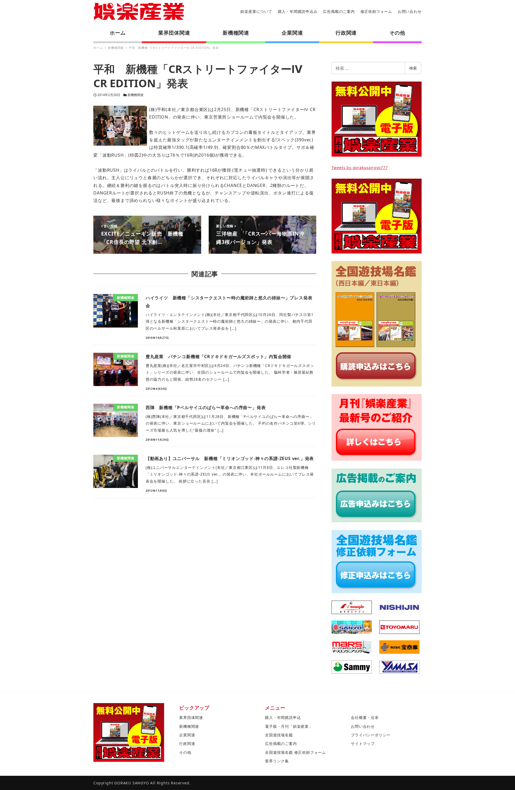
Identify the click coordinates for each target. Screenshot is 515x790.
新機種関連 (135, 95)
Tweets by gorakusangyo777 (360, 167)
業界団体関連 (191, 717)
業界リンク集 (277, 760)
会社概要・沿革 (365, 717)
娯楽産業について (256, 11)
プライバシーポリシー (371, 734)
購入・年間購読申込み (298, 11)
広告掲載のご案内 (339, 11)
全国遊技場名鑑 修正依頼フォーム (295, 752)
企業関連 (187, 734)
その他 (185, 752)
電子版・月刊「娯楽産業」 (289, 726)
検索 (413, 68)
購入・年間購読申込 (283, 717)
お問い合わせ (410, 11)
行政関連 (187, 743)
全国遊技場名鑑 (279, 734)
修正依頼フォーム (376, 11)
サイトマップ (363, 743)
